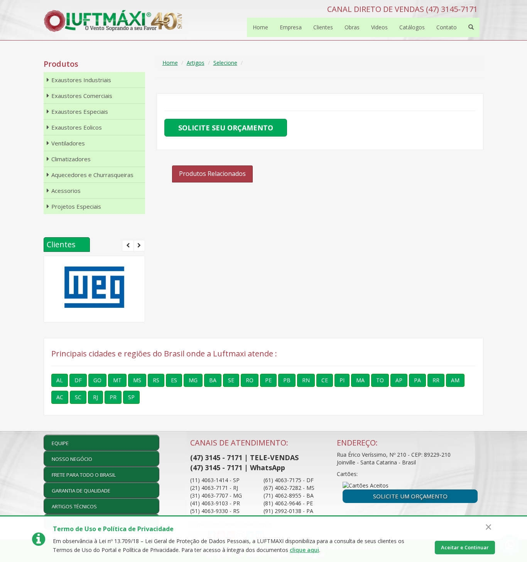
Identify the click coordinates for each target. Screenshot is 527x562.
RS (156, 380)
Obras (352, 27)
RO (249, 380)
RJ (95, 397)
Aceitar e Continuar (465, 547)
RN (306, 380)
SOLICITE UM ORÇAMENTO (410, 496)
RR (435, 380)
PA (417, 380)
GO (97, 380)
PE (268, 380)
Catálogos (412, 27)
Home (260, 27)
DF (78, 380)
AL (59, 380)
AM (455, 380)
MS (137, 380)
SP (131, 397)
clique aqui (304, 550)
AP (398, 380)
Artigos (195, 62)
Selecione (225, 62)
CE (324, 380)
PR (113, 397)
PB (287, 380)
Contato (446, 27)
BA (212, 380)
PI (342, 380)
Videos (379, 27)
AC (59, 397)
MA (360, 380)
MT (117, 380)
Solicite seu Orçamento (225, 127)
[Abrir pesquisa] (471, 27)
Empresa (291, 27)
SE (231, 380)
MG (193, 380)
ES (174, 380)
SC (78, 397)
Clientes (323, 27)
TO (380, 380)
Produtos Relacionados (212, 173)
